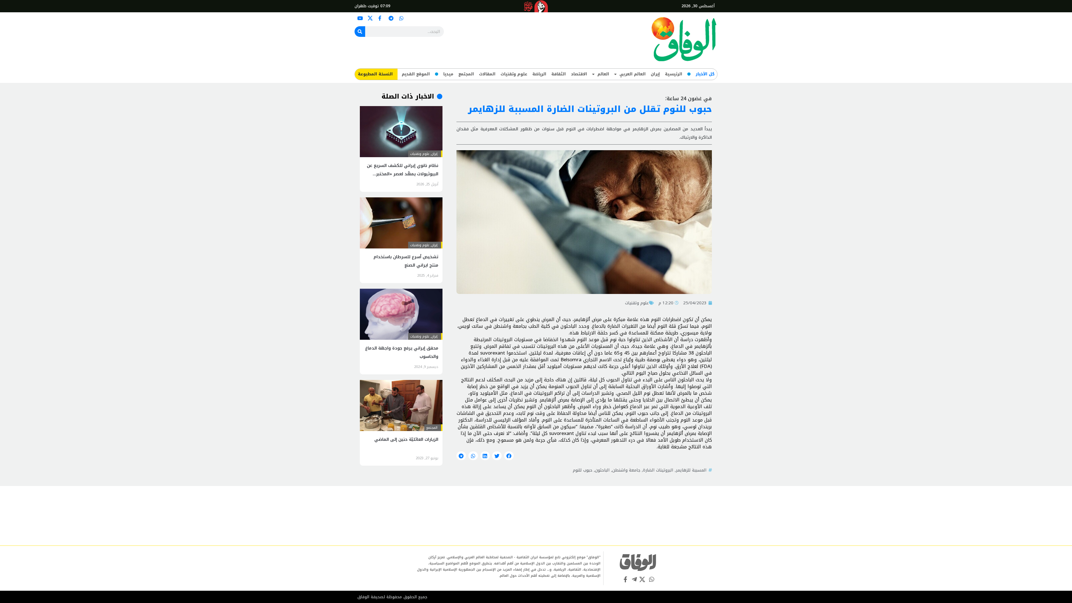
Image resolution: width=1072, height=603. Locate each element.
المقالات (487, 74)
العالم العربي (632, 74)
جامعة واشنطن (626, 470)
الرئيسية (673, 74)
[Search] (360, 31)
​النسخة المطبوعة (375, 74)
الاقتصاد (579, 74)
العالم (603, 74)
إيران (655, 74)
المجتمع (466, 74)
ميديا (448, 74)
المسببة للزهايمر (691, 470)
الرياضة (539, 74)
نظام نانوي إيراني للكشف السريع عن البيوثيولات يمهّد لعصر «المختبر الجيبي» (402, 174)
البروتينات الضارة (658, 470)
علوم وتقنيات (514, 74)
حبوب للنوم (582, 470)
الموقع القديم (416, 74)
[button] (509, 455)
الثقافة (558, 74)
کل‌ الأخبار (705, 74)
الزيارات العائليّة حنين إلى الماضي (406, 439)
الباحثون (602, 470)
